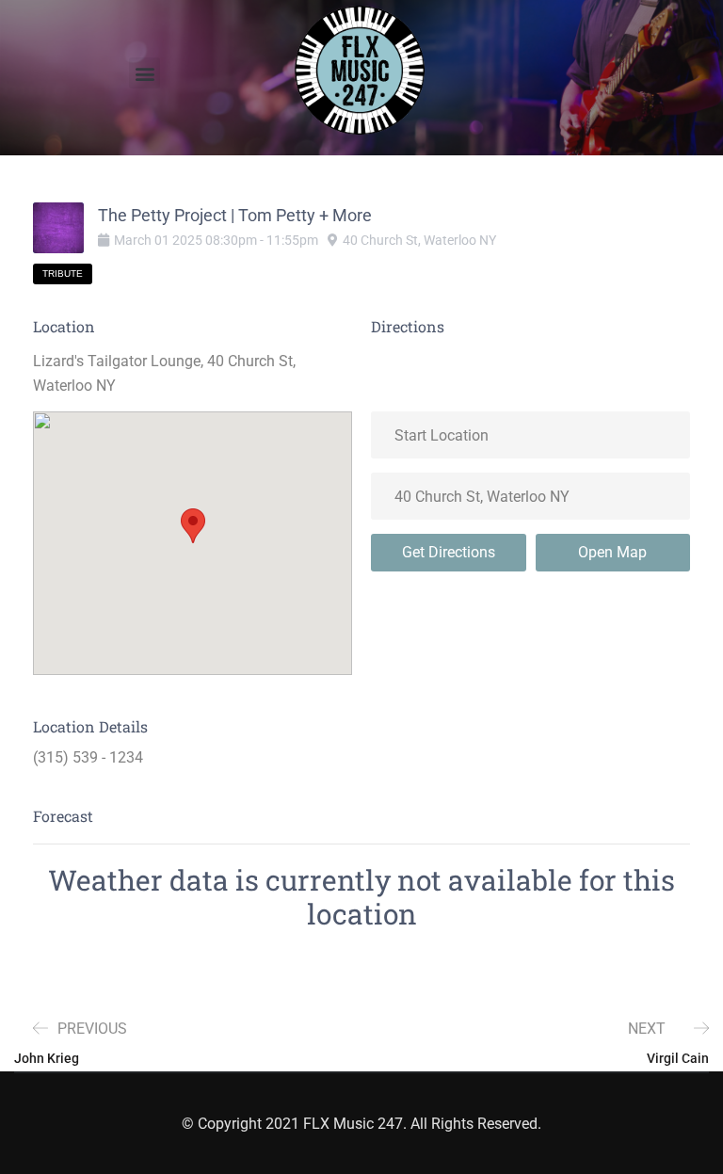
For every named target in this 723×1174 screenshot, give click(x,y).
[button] (144, 72)
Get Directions (448, 552)
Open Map (612, 552)
